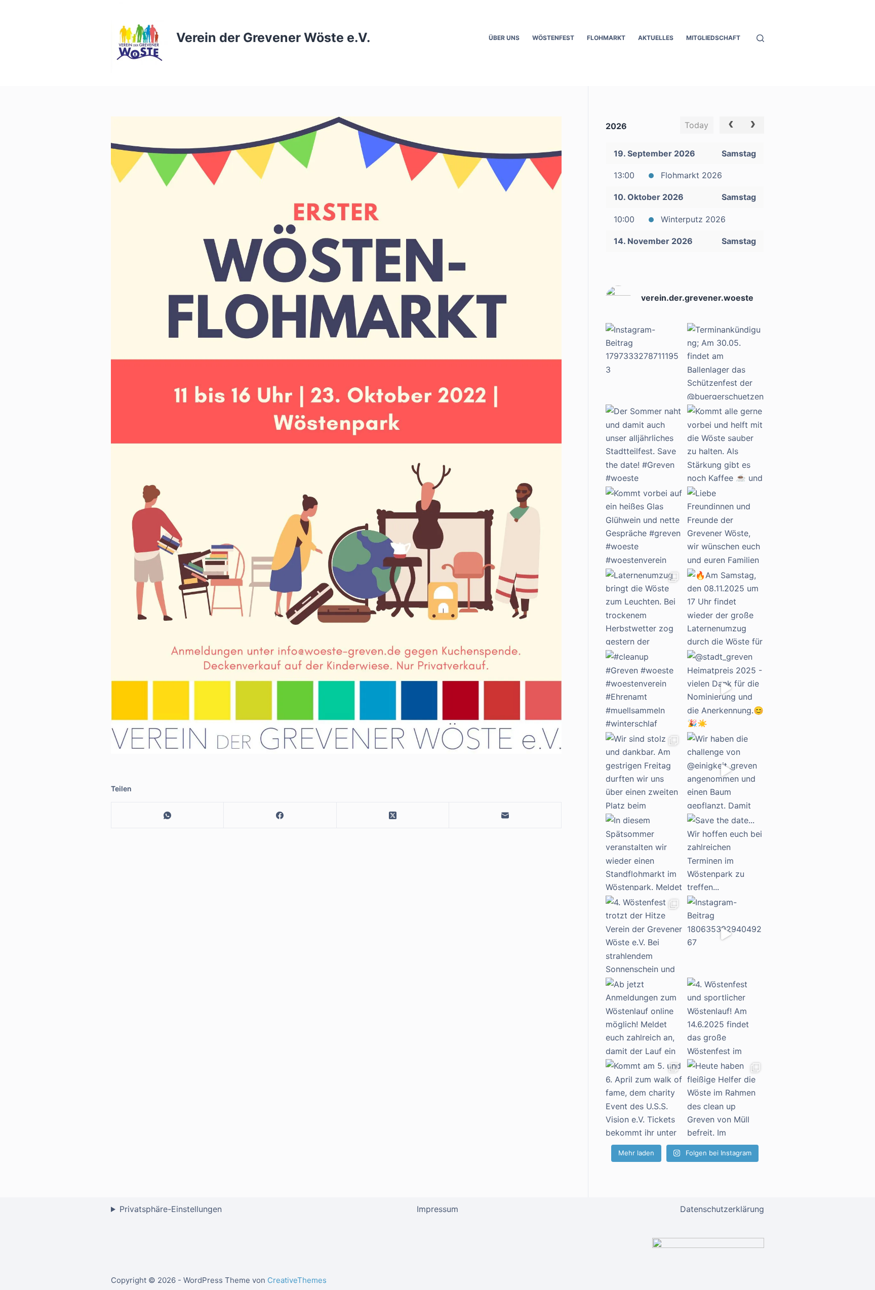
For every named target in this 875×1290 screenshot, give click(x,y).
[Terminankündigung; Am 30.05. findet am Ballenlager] (725, 361)
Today (696, 125)
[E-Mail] (505, 815)
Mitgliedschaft (713, 38)
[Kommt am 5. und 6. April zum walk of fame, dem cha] (644, 1097)
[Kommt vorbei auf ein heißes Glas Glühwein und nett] (644, 525)
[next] (752, 125)
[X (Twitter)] (393, 815)
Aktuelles (655, 38)
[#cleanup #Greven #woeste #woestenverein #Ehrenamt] (644, 688)
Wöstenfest (553, 38)
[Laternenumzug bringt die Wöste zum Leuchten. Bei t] (644, 607)
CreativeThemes (297, 1280)
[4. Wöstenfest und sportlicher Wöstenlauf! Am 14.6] (725, 1016)
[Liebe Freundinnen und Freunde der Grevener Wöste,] (725, 525)
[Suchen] (760, 38)
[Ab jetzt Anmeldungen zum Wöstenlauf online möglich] (644, 1016)
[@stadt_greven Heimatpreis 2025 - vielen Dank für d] (725, 688)
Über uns (504, 38)
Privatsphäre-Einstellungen (171, 1209)
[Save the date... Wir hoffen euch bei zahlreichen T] (725, 852)
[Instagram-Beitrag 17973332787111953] (644, 361)
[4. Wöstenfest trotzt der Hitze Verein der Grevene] (644, 934)
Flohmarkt (606, 38)
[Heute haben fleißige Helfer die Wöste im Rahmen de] (725, 1097)
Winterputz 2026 (693, 219)
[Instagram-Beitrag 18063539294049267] (725, 934)
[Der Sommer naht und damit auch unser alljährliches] (644, 443)
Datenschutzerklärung (722, 1209)
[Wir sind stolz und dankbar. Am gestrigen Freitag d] (644, 770)
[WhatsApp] (167, 815)
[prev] (731, 125)
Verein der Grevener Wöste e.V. (273, 37)
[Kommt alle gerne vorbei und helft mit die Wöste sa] (725, 443)
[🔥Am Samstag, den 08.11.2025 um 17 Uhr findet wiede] (725, 607)
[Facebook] (280, 815)
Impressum (437, 1209)
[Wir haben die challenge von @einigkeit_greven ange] (725, 770)
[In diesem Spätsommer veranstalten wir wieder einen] (644, 852)
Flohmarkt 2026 (691, 175)
